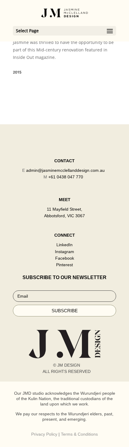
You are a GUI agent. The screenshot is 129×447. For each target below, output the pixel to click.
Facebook (64, 258)
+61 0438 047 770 (65, 176)
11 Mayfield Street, (64, 209)
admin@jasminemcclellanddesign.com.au (65, 170)
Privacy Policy (44, 434)
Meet (64, 199)
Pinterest (64, 264)
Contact (64, 160)
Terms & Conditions (79, 434)
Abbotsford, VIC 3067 (64, 215)
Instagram (64, 251)
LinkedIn (64, 244)
